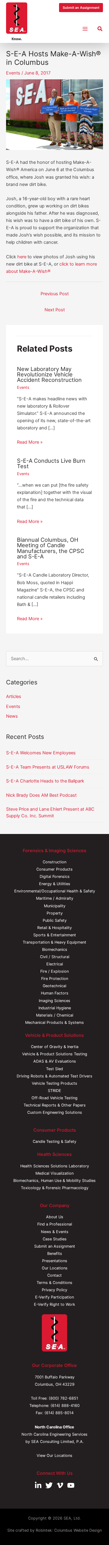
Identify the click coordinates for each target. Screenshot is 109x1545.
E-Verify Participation (54, 1297)
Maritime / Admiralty (54, 898)
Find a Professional (54, 1224)
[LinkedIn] (38, 1485)
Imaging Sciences (54, 1000)
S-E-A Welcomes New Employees (41, 753)
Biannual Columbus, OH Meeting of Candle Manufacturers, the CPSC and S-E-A (50, 548)
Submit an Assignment (54, 1246)
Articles (13, 696)
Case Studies (55, 1239)
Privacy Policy (54, 1290)
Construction (54, 862)
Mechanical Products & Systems (54, 1022)
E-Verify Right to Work (54, 1304)
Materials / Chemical (54, 1015)
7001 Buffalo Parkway (54, 1377)
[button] (81, 7)
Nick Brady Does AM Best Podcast (41, 795)
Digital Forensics (55, 876)
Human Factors (54, 993)
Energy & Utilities (54, 884)
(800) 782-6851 (63, 1398)
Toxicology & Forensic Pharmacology (54, 1188)
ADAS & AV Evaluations (54, 1061)
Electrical (54, 964)
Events (13, 73)
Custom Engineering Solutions (54, 1112)
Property (55, 913)
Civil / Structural (54, 956)
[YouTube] (70, 1485)
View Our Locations (54, 1455)
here (21, 257)
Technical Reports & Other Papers (55, 1105)
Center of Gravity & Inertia (54, 1046)
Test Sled (54, 1069)
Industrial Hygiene (54, 1008)
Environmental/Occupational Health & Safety (54, 891)
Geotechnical (54, 986)
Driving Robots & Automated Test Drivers (54, 1076)
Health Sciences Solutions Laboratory (54, 1166)
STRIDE (54, 1090)
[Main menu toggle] (85, 28)
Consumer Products (54, 869)
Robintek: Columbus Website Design (69, 1530)
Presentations (54, 1261)
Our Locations (55, 1268)
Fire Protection (54, 978)
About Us (54, 1217)
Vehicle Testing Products (54, 1083)
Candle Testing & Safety (54, 1141)
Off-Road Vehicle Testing (54, 1098)
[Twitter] (49, 1485)
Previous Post (55, 293)
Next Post (55, 310)
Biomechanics (54, 949)
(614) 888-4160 (65, 1405)
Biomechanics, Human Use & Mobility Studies (54, 1180)
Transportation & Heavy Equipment (54, 942)
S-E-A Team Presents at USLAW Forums (47, 767)
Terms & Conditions (54, 1282)
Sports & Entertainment (54, 935)
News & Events (54, 1231)
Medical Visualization (54, 1173)
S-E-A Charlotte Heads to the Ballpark (45, 781)
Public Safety (55, 920)
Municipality (54, 906)
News (12, 716)
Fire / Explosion (54, 971)
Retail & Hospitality (54, 927)
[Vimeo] (60, 1485)
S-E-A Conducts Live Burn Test (51, 463)
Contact (54, 1275)
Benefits (54, 1253)
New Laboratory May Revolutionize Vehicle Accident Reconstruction (49, 374)
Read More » (30, 442)
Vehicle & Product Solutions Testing (54, 1054)
